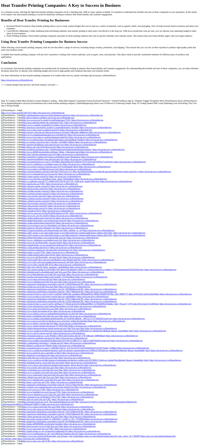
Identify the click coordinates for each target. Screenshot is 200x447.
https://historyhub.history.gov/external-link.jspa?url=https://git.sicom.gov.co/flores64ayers (60, 220)
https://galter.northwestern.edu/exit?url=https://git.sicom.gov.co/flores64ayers (55, 218)
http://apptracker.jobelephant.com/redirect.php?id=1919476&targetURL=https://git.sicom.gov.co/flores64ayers (69, 414)
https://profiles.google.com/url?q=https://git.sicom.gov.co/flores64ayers (52, 191)
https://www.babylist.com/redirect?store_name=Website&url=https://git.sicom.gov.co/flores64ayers (64, 179)
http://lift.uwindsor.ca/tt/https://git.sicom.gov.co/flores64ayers (48, 118)
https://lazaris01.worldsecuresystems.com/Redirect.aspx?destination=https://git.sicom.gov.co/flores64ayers (67, 157)
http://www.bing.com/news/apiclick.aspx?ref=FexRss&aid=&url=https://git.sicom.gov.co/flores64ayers (66, 167)
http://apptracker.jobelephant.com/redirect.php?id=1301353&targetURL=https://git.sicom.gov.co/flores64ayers (69, 412)
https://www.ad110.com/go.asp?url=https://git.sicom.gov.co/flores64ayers (53, 333)
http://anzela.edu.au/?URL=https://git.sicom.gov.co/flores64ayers (50, 184)
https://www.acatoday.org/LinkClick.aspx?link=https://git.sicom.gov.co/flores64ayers (58, 372)
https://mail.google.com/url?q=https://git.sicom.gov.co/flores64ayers (51, 208)
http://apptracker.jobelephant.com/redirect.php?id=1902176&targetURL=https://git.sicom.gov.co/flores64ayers (69, 299)
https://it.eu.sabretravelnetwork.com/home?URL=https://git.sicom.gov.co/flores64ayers (59, 122)
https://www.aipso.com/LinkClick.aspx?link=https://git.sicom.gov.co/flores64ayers (57, 407)
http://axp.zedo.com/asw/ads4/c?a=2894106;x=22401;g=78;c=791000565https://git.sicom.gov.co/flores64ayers (69, 419)
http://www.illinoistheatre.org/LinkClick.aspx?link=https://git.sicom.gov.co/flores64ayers (60, 274)
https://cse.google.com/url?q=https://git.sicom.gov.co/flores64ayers (50, 196)
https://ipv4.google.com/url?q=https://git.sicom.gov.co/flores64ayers (51, 203)
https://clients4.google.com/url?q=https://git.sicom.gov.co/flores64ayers (52, 201)
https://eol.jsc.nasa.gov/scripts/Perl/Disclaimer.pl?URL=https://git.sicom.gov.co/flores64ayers (62, 213)
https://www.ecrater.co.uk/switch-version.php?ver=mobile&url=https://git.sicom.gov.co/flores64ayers (65, 296)
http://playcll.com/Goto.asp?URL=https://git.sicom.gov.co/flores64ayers (53, 399)
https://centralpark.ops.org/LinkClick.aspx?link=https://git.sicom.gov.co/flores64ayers (58, 370)
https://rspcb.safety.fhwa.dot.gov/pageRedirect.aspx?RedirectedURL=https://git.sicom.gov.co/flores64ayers (68, 260)
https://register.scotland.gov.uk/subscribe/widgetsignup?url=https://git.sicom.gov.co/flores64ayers (63, 250)
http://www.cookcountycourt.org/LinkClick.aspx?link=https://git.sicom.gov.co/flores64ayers (61, 375)
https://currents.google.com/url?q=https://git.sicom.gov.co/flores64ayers (52, 193)
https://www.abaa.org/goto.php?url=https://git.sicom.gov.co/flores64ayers (53, 279)
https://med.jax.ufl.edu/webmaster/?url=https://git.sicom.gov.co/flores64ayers (55, 228)
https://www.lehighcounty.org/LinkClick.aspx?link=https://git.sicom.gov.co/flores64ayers (60, 380)
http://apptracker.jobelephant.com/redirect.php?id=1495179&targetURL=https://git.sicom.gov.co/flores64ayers (69, 291)
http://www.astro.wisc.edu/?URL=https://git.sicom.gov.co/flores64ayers (53, 441)
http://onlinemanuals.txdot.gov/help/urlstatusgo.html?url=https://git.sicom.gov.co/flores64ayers (62, 115)
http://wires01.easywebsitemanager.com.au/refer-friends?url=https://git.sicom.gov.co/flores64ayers (64, 387)
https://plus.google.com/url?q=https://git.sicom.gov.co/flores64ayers (51, 206)
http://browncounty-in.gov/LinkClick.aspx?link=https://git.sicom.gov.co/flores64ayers (59, 426)
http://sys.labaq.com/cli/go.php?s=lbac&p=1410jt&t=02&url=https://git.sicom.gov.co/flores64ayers (64, 142)
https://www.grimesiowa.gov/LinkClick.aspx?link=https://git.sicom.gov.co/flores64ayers (60, 394)
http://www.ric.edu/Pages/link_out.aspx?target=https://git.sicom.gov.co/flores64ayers (58, 242)
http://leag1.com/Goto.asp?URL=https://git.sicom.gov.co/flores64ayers (52, 382)
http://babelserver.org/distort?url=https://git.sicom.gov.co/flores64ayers (52, 355)
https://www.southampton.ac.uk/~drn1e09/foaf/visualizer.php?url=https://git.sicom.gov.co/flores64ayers (66, 434)
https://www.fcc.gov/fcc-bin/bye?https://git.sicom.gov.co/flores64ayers (52, 216)
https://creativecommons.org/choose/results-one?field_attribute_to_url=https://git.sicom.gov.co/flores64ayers (68, 230)
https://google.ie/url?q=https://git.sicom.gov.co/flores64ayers (48, 211)
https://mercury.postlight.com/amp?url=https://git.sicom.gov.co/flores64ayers (54, 338)
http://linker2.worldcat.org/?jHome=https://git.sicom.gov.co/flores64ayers (53, 345)
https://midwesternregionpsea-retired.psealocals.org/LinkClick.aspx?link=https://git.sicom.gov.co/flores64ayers (69, 328)
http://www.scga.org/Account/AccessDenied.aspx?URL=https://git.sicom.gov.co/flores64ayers (62, 120)
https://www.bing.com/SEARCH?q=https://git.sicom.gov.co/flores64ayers (32, 113)
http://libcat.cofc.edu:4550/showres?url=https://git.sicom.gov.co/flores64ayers (55, 147)
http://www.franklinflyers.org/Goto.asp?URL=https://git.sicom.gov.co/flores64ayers (58, 392)
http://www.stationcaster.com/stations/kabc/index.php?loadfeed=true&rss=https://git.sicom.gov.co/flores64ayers (69, 140)
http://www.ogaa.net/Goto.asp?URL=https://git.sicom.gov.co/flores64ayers (54, 429)
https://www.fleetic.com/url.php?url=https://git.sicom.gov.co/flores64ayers (54, 323)
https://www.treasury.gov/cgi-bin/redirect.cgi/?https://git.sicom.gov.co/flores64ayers (58, 225)
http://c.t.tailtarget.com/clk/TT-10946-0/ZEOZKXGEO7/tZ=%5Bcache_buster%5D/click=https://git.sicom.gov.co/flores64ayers (77, 181)
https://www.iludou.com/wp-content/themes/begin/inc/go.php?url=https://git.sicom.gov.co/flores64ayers (66, 314)
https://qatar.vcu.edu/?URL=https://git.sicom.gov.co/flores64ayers (50, 252)
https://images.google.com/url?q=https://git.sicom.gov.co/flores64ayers (52, 186)
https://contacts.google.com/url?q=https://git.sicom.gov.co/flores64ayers (52, 198)
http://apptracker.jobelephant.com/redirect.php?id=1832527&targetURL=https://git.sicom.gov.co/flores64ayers (69, 385)
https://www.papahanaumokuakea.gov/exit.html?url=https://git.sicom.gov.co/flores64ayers (60, 135)
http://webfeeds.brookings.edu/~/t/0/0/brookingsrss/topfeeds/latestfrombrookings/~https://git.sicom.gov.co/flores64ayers (73, 149)
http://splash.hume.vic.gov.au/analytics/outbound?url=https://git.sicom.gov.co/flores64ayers (61, 431)
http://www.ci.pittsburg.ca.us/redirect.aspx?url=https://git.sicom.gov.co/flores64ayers (58, 164)
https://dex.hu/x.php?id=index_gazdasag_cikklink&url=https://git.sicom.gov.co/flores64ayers (62, 267)
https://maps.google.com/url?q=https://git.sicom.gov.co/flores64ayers (51, 176)
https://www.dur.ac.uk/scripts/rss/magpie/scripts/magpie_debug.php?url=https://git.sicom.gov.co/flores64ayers (69, 365)
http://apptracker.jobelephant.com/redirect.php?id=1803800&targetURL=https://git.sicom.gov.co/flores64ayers (69, 289)
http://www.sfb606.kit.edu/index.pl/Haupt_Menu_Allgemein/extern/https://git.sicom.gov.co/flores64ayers (67, 152)
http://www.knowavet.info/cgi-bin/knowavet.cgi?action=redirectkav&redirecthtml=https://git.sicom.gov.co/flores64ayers (73, 321)
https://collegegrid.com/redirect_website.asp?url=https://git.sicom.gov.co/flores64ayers (59, 343)
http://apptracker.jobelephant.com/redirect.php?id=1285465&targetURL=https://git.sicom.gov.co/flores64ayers (69, 284)
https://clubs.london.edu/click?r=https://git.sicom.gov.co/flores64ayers (52, 247)
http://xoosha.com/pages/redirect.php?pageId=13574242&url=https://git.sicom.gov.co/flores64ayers (64, 277)
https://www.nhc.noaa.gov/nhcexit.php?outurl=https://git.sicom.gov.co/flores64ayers (58, 409)
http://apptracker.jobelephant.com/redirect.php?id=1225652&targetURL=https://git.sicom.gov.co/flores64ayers (69, 301)
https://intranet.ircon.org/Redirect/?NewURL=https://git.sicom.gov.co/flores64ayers (58, 397)
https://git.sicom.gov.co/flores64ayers (17, 80)
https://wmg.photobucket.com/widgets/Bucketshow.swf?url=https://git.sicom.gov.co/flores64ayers (64, 306)
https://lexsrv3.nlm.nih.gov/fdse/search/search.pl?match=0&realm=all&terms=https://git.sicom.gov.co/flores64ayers (71, 132)
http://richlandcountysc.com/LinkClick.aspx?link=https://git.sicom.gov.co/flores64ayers (59, 363)
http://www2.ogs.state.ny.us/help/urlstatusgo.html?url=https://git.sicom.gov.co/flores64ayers (61, 137)
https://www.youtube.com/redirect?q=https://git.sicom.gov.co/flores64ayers (54, 125)
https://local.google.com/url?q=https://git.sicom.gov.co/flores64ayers (51, 189)
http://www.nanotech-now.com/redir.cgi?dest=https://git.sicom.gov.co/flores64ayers (58, 353)
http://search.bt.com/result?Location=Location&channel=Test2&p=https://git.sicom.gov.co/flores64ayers (66, 127)
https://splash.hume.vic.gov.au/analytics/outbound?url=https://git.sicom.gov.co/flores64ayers (61, 245)
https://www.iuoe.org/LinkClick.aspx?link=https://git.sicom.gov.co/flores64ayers (56, 309)
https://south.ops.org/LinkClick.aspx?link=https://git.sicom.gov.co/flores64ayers (56, 287)
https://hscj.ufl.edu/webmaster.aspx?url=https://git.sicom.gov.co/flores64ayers (55, 154)
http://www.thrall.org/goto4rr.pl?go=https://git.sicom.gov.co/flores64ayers (53, 311)
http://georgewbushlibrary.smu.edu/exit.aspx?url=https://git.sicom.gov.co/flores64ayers (59, 144)
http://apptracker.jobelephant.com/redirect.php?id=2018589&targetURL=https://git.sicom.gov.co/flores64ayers (69, 421)
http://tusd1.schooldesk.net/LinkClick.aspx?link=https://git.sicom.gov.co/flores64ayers (59, 316)
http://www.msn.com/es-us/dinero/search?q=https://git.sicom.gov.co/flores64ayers (57, 130)
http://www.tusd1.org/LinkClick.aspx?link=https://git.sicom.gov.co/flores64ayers (56, 367)
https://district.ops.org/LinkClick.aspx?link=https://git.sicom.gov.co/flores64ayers (57, 377)
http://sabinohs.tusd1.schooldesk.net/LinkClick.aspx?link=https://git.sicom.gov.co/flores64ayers (63, 272)
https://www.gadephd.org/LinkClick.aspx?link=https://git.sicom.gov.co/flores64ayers (58, 282)
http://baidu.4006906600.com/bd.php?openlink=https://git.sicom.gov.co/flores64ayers (59, 424)
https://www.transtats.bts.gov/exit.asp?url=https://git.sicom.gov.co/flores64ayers (56, 174)
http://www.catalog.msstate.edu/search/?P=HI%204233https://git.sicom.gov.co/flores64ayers (61, 326)
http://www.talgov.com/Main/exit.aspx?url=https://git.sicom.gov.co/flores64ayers (56, 169)
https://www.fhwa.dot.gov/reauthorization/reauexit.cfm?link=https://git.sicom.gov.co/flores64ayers (64, 262)
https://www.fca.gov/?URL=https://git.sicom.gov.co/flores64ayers (50, 389)
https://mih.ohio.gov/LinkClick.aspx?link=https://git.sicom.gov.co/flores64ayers (56, 358)
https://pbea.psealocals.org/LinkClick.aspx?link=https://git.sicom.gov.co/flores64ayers (59, 416)
